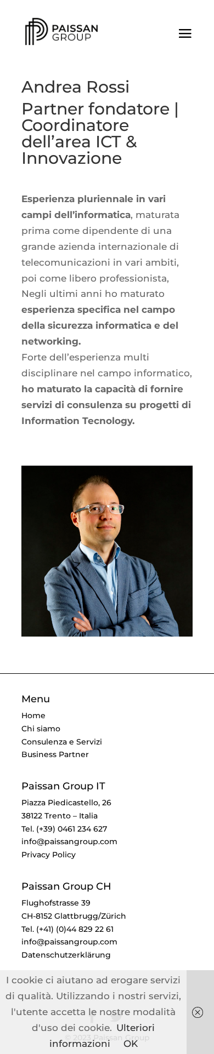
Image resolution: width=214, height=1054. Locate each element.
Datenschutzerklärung (66, 955)
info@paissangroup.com (69, 841)
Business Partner (55, 754)
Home (33, 715)
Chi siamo (40, 729)
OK (130, 1043)
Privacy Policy (48, 855)
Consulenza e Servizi (61, 742)
